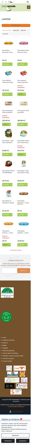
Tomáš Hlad (11, 406)
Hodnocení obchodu (8, 340)
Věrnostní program (8, 358)
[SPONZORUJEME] (22, 374)
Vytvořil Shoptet (18, 411)
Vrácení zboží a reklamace (10, 353)
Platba (4, 345)
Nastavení (15, 435)
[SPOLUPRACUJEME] (20, 368)
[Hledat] (2, 2)
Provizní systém (7, 361)
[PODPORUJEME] (9, 368)
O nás (4, 337)
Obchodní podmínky (8, 350)
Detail (20, 94)
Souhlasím (22, 441)
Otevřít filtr (16, 25)
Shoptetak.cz (20, 406)
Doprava (5, 343)
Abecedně (5, 34)
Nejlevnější (16, 30)
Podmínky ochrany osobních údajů (12, 356)
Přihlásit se (23, 270)
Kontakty (5, 348)
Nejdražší (23, 30)
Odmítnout (8, 441)
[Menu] (27, 2)
